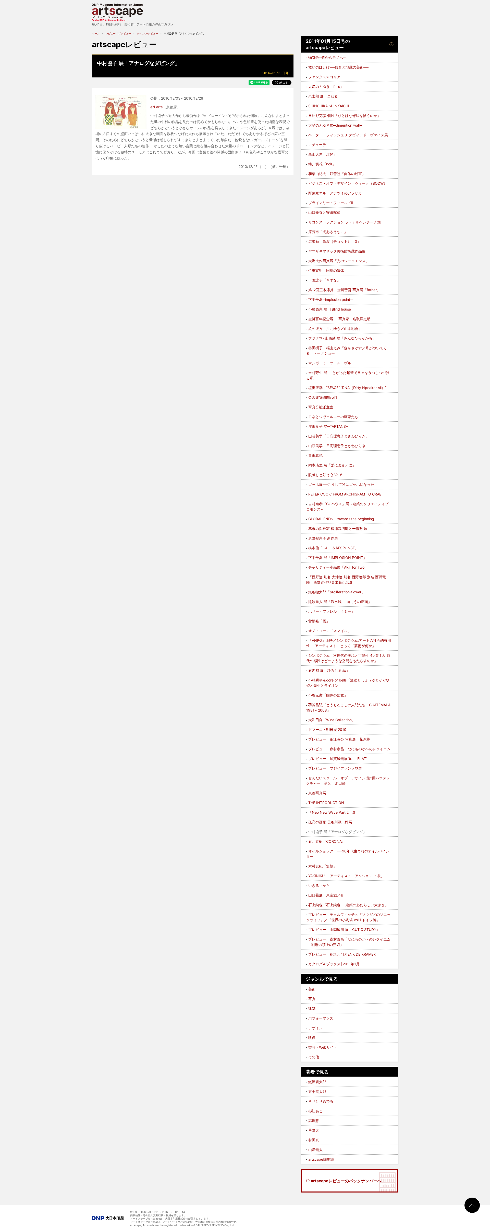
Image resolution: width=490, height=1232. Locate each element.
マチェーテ (317, 144)
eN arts (156, 107)
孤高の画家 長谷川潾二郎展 (330, 822)
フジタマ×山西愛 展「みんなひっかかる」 (342, 338)
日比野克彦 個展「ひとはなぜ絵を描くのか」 (344, 115)
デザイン (315, 1028)
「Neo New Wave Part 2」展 (332, 812)
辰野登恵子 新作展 (323, 538)
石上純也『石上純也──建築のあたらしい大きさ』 (348, 905)
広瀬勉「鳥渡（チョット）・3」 (334, 241)
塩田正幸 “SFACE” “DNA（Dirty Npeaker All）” (347, 387)
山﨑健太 (315, 1149)
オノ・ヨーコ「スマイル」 (329, 630)
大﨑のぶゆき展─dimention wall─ (335, 125)
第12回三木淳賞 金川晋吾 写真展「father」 (344, 290)
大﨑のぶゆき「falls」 (326, 86)
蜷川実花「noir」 (322, 164)
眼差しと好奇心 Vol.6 (325, 475)
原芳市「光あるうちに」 (328, 232)
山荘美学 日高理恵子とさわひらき (336, 446)
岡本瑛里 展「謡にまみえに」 (332, 465)
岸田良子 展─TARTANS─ (328, 426)
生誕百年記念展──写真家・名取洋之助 (339, 319)
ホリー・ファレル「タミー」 (331, 611)
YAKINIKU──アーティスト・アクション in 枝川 (346, 876)
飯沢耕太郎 (317, 1082)
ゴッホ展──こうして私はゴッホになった (341, 484)
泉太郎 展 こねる (323, 96)
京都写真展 (317, 793)
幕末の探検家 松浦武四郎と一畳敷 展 (338, 528)
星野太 (313, 1130)
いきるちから (319, 885)
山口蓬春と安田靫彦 (324, 212)
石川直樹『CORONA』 (326, 841)
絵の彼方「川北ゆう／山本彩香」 (335, 328)
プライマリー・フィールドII (330, 202)
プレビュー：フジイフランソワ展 (335, 768)
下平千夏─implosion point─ (330, 299)
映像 (311, 1037)
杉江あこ (315, 1111)
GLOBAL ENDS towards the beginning (341, 519)
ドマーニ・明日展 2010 (327, 729)
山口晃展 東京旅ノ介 (326, 895)
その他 (313, 1057)
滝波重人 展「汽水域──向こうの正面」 (340, 601)
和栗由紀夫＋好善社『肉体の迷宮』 (336, 173)
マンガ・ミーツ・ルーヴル (329, 363)
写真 (311, 999)
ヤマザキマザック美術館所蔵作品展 (336, 251)
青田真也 (315, 455)
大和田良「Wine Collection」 (331, 720)
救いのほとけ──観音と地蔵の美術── (338, 67)
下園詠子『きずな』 (324, 280)
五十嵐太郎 (317, 1091)
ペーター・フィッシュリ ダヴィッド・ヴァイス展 (348, 135)
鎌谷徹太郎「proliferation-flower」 (336, 592)
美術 (311, 989)
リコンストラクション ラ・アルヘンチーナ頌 (344, 222)
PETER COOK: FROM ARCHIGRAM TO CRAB (345, 494)
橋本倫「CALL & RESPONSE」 (333, 548)
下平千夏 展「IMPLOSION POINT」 (337, 557)
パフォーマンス (320, 1018)
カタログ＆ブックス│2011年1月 (334, 964)
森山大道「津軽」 (322, 154)
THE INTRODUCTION (326, 802)
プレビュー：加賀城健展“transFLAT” (337, 758)
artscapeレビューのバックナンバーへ (346, 1180)
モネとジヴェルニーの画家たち (333, 416)
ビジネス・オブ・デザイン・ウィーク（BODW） (347, 183)
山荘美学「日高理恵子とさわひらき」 (338, 436)
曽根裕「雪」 (319, 621)
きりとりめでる (320, 1101)
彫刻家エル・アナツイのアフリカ (335, 193)
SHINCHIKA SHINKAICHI (328, 106)
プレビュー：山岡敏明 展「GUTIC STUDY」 (344, 929)
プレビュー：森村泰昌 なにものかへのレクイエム (349, 749)
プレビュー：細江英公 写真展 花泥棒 (339, 739)
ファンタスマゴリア (324, 77)
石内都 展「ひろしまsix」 (329, 670)
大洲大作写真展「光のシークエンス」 (338, 261)
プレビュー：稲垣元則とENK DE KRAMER (342, 954)
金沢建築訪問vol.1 (322, 397)
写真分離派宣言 (320, 407)
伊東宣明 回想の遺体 (326, 270)
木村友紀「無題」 (322, 866)
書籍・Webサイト (322, 1047)
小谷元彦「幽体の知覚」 (328, 695)
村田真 (313, 1140)
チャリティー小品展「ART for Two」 (338, 567)
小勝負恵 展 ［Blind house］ (331, 309)
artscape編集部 (321, 1159)
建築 (311, 1008)
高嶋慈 (313, 1120)
